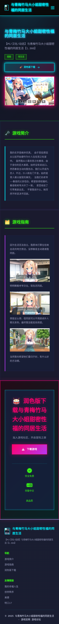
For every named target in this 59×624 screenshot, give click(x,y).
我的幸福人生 (11, 586)
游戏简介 (9, 559)
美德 (7, 597)
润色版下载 (10, 570)
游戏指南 (9, 564)
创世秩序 (9, 592)
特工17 (8, 603)
